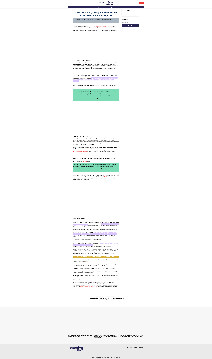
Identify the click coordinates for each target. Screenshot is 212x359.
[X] (128, 13)
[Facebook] (125, 13)
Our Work (85, 161)
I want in (130, 25)
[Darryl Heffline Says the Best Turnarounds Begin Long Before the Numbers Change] (80, 318)
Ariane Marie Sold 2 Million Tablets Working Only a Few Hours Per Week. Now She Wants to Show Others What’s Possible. (106, 336)
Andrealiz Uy (78, 24)
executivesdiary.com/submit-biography (88, 286)
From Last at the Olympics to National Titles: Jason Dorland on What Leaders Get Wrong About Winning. (132, 336)
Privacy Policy (134, 28)
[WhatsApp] (133, 13)
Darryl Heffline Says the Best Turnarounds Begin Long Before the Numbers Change (80, 336)
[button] (70, 3)
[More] (135, 13)
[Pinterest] (130, 13)
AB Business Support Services (100, 26)
